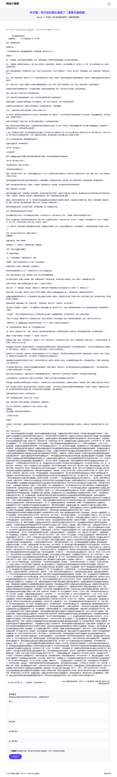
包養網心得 (36, 174)
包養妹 (56, 451)
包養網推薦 (20, 451)
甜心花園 (41, 296)
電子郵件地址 (14, 731)
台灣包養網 (9, 446)
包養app (59, 292)
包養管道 (101, 456)
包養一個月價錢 (82, 456)
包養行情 (14, 144)
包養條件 (9, 463)
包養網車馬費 (26, 51)
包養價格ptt (94, 126)
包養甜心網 (15, 220)
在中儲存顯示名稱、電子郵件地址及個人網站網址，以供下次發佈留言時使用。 (38, 751)
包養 (97, 78)
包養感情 (90, 456)
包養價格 (55, 314)
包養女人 (41, 458)
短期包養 (13, 520)
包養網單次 (90, 468)
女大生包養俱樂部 (83, 367)
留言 (11, 701)
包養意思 (13, 180)
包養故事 (44, 473)
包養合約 (86, 436)
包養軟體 (96, 446)
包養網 (96, 115)
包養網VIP (9, 236)
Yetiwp (36, 773)
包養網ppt (11, 38)
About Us (107, 773)
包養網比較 (37, 480)
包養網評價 (20, 453)
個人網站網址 (13, 741)
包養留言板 (59, 443)
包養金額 (66, 443)
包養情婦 (32, 478)
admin (32, 30)
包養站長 (27, 38)
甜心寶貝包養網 (90, 433)
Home (39, 17)
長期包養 (28, 453)
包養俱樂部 (28, 456)
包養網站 (101, 448)
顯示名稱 (12, 722)
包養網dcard (15, 156)
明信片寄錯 (12, 4)
